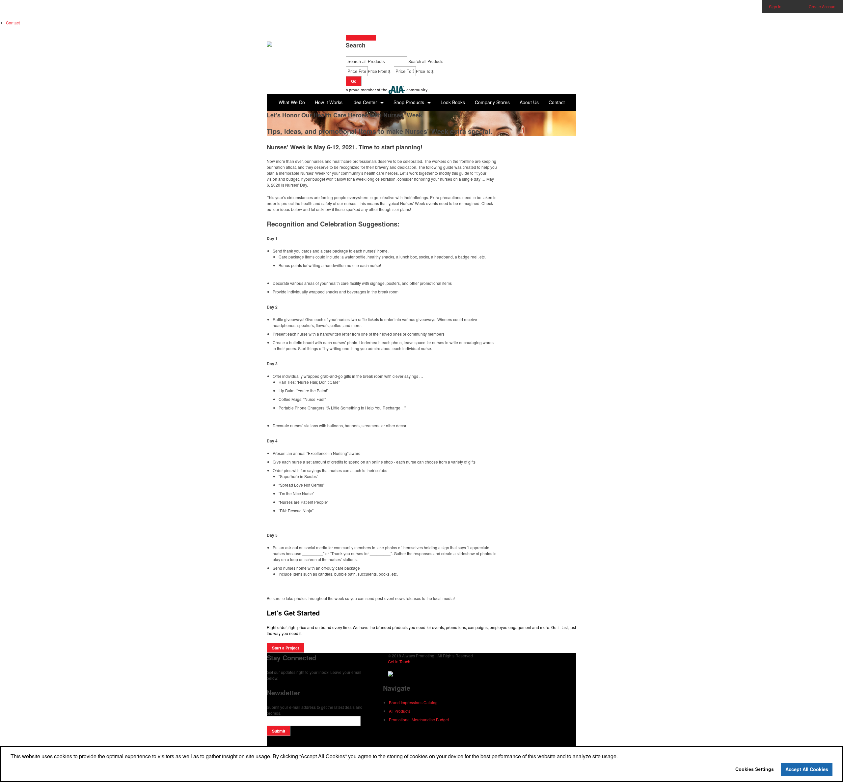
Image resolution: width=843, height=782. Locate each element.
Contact (13, 22)
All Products (399, 711)
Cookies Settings (754, 769)
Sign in (775, 6)
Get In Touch (399, 661)
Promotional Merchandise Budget (419, 719)
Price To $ (425, 71)
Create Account (822, 6)
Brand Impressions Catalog (413, 702)
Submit (278, 731)
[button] (412, 102)
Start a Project (359, 38)
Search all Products (425, 61)
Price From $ (379, 71)
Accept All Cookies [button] (806, 769)
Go (353, 81)
